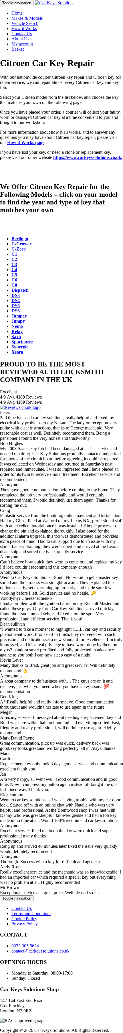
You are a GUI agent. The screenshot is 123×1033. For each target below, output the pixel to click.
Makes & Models (27, 18)
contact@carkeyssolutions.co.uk (40, 951)
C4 (14, 269)
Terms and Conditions (31, 913)
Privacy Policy (24, 923)
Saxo (16, 336)
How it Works (24, 28)
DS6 (15, 310)
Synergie (19, 346)
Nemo (17, 326)
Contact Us (21, 33)
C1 (14, 254)
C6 (14, 279)
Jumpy (18, 321)
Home (17, 13)
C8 (14, 285)
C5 (14, 274)
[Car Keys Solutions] (54, 2)
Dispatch (20, 290)
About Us (20, 38)
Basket (17, 49)
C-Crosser (21, 243)
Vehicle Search (24, 23)
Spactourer (22, 341)
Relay (17, 331)
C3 (14, 264)
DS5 (15, 305)
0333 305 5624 (25, 945)
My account (22, 44)
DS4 (15, 300)
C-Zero (18, 249)
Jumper (19, 316)
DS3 (15, 295)
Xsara (17, 352)
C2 (14, 259)
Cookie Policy (24, 918)
